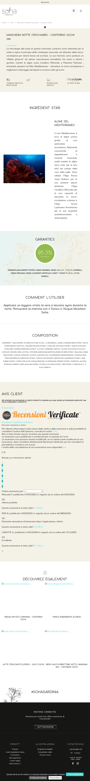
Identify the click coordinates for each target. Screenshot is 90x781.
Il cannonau (15, 755)
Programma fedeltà (44, 749)
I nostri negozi (15, 761)
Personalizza (55, 778)
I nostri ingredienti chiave (15, 752)
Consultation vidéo (45, 752)
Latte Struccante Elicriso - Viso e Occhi (23, 664)
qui (64, 447)
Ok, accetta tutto (75, 774)
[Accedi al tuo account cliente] (81, 11)
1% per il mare (45, 755)
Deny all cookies (39, 778)
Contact (77, 753)
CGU (54, 431)
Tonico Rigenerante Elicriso (66, 617)
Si (36, 508)
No (40, 508)
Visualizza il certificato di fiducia (17, 422)
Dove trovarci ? (15, 764)
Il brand (15, 749)
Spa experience (15, 758)
